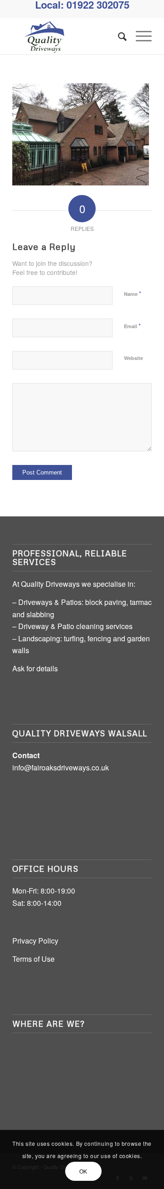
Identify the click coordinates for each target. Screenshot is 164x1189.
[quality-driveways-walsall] (68, 36)
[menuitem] (118, 36)
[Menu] (139, 36)
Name (132, 293)
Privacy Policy (35, 940)
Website (133, 358)
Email (132, 325)
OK (83, 1171)
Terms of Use (33, 959)
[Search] (118, 36)
